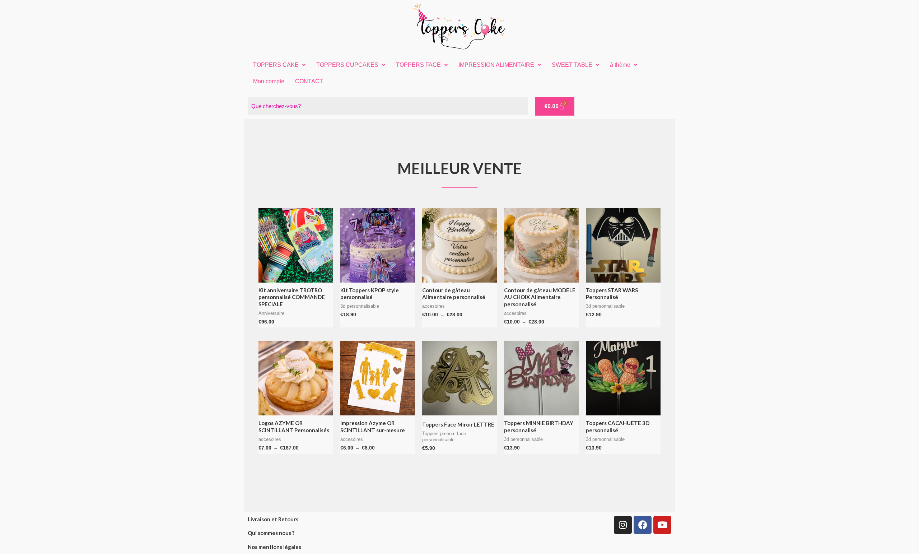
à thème (620, 65)
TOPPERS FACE (418, 65)
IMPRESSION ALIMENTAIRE (496, 65)
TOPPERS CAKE (276, 65)
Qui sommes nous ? (271, 533)
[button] (279, 65)
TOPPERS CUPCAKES (347, 65)
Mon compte (268, 81)
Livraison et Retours (273, 519)
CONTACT (309, 81)
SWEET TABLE (572, 65)
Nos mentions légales (274, 547)
